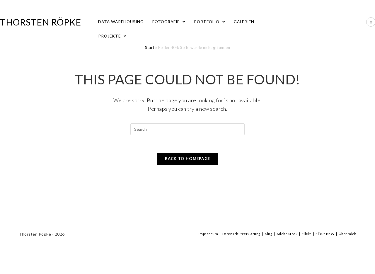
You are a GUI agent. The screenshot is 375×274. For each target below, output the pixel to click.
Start (149, 47)
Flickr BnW (325, 234)
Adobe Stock (287, 234)
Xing (268, 234)
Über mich (348, 234)
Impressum (208, 234)
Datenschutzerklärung (241, 234)
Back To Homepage (187, 158)
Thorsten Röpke (40, 22)
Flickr (306, 234)
